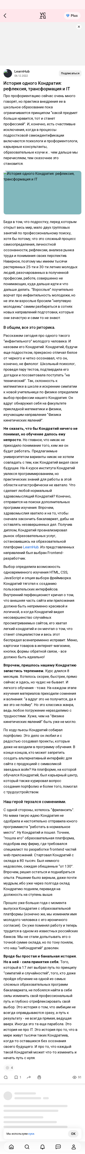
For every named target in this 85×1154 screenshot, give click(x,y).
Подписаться (70, 73)
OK (73, 1134)
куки (31, 1133)
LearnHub (22, 71)
